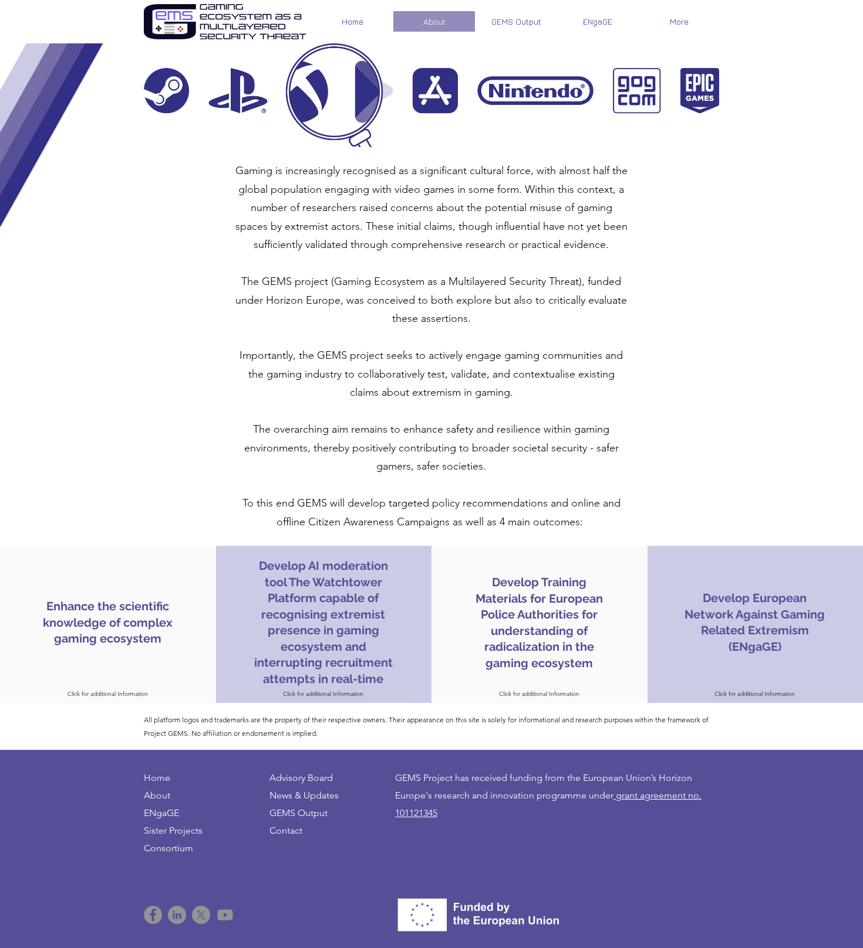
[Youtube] (225, 915)
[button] (323, 623)
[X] (201, 915)
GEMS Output (298, 812)
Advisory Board (301, 777)
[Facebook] (153, 915)
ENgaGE (161, 812)
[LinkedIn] (177, 915)
